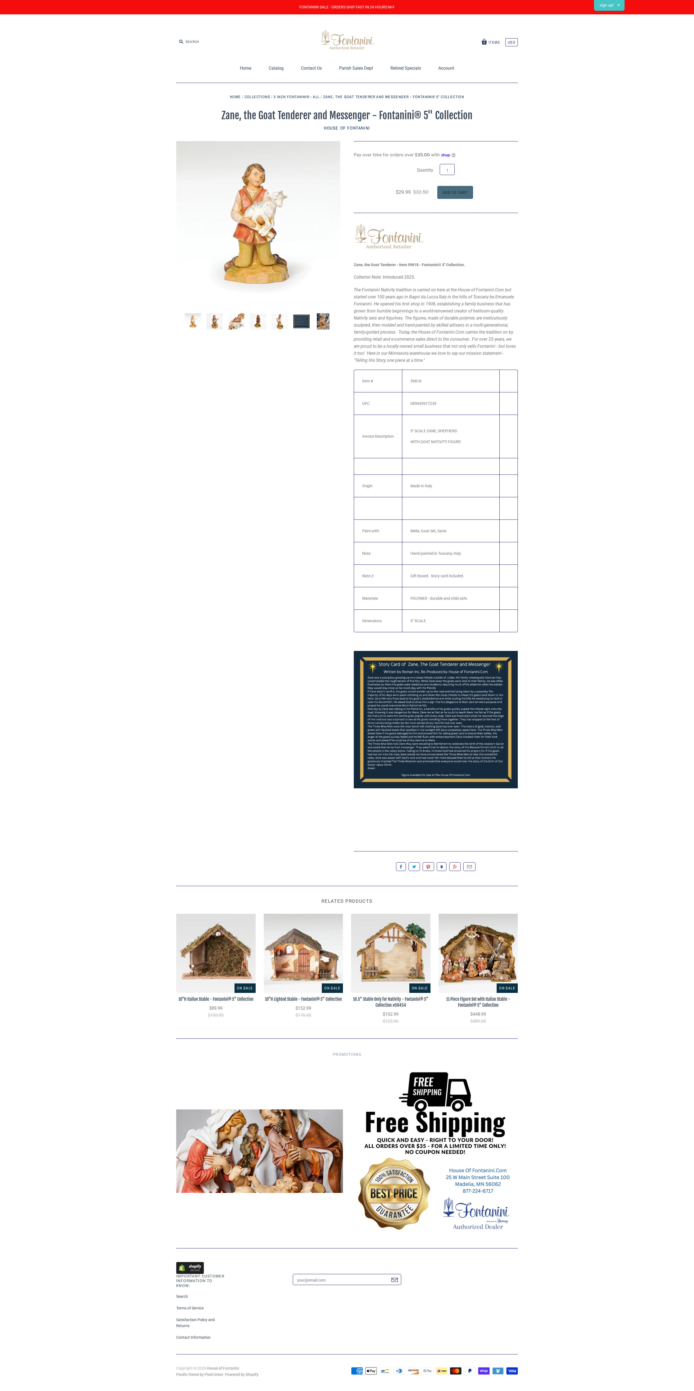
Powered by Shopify (241, 1374)
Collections (257, 96)
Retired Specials (405, 68)
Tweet (414, 866)
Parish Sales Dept (356, 68)
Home (245, 68)
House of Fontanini (347, 128)
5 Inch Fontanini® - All (296, 96)
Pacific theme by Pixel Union (199, 1374)
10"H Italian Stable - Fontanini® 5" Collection (215, 999)
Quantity (425, 170)
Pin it (428, 866)
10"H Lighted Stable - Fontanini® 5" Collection (303, 999)
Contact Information (193, 1337)
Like (401, 866)
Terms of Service (190, 1308)
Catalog (276, 68)
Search (182, 1296)
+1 (455, 866)
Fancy (441, 866)
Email (469, 866)
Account (446, 68)
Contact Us (311, 68)
